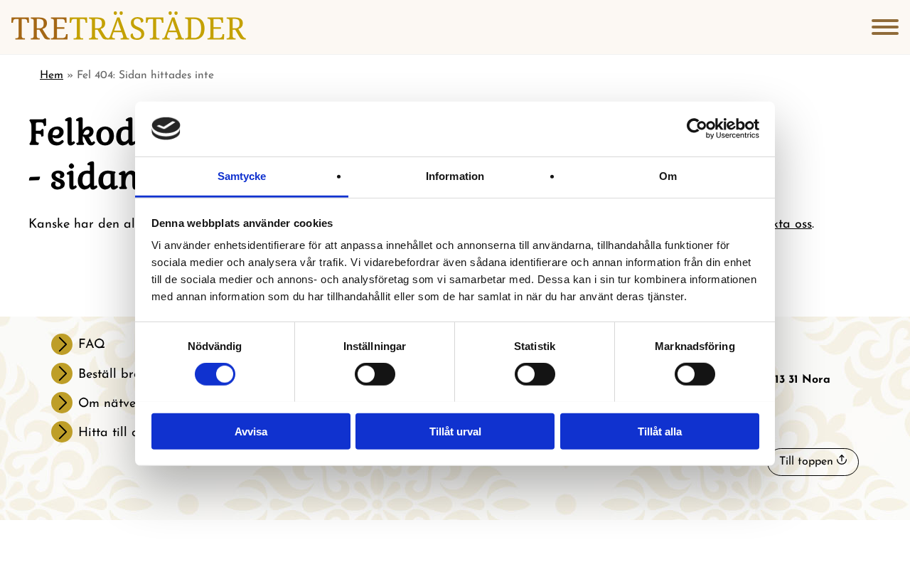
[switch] (375, 374)
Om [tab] (668, 175)
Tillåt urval (455, 431)
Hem (51, 75)
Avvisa (251, 431)
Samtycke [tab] (242, 175)
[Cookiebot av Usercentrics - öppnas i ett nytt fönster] (697, 128)
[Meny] (885, 27)
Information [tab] (455, 175)
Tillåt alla (660, 431)
